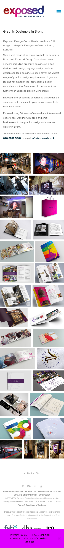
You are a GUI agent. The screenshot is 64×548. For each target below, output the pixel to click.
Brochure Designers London (24, 515)
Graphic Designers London (33, 511)
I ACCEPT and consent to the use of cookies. (30, 536)
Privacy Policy (20, 535)
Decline (29, 542)
